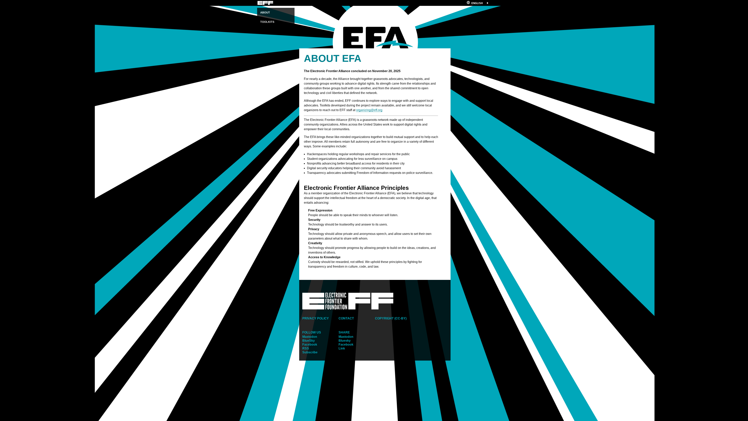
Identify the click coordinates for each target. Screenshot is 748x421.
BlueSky (308, 340)
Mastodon (309, 336)
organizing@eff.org (369, 110)
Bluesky (345, 340)
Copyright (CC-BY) (391, 318)
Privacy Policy (315, 318)
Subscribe (310, 352)
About (265, 12)
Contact (346, 318)
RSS (305, 348)
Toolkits (267, 21)
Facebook (309, 344)
